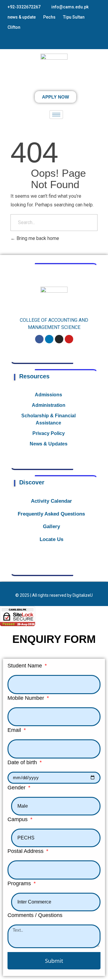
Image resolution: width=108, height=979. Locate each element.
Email (15, 730)
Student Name (26, 666)
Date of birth (23, 762)
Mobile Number (27, 698)
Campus (18, 819)
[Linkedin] (49, 339)
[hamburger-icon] (56, 114)
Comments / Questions (35, 915)
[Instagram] (50, 41)
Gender (17, 788)
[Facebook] (41, 41)
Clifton (14, 27)
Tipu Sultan (74, 17)
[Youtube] (69, 339)
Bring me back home (37, 238)
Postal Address (26, 851)
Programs (20, 883)
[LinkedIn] (58, 41)
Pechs (49, 17)
